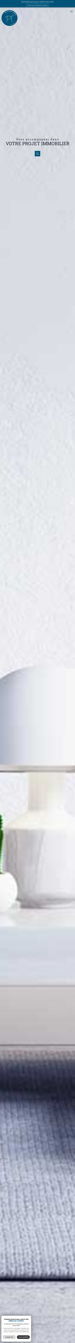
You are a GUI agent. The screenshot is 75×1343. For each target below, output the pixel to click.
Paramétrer (9, 1337)
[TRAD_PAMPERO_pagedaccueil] (9, 25)
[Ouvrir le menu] (72, 11)
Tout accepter (23, 1337)
